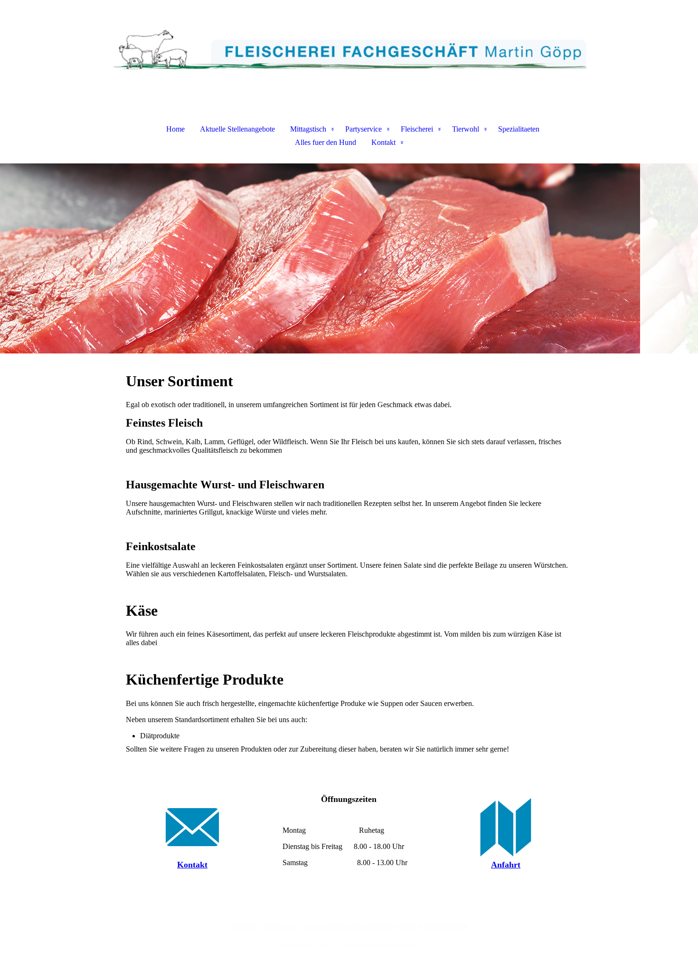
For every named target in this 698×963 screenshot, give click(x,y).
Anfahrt (505, 864)
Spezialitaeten (518, 129)
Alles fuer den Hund (325, 142)
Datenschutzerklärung (363, 926)
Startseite (244, 926)
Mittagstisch (308, 129)
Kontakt (383, 142)
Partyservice (363, 129)
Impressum (279, 926)
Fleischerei (417, 129)
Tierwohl (465, 129)
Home (175, 129)
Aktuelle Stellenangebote (237, 129)
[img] (349, 47)
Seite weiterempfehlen (434, 926)
